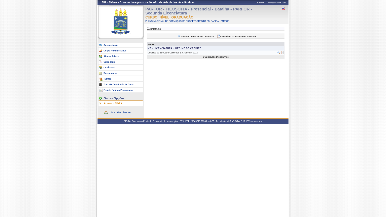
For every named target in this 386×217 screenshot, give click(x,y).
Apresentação (111, 45)
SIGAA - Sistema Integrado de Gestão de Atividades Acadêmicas (152, 2)
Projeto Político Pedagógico (118, 90)
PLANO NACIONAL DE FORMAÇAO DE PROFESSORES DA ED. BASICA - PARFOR (187, 21)
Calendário (109, 62)
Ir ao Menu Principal (121, 112)
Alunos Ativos (111, 56)
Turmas (107, 79)
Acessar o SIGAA (113, 103)
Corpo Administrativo (115, 50)
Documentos (110, 73)
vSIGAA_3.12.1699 (241, 121)
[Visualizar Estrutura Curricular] (278, 53)
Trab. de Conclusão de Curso (119, 84)
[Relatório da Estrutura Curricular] (282, 53)
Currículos (109, 67)
